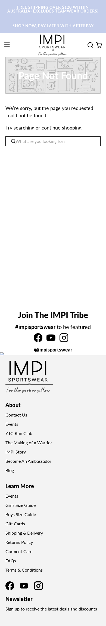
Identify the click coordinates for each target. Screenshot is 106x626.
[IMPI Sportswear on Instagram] (64, 340)
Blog (9, 470)
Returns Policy (19, 542)
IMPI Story (15, 451)
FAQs (10, 560)
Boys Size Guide (20, 514)
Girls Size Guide (20, 505)
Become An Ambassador (28, 461)
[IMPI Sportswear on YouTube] (50, 340)
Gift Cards (15, 523)
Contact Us (16, 414)
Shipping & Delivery (24, 532)
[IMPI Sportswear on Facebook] (38, 340)
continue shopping (61, 128)
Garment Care (18, 551)
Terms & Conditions (24, 569)
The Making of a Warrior (28, 442)
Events (11, 424)
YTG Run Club (18, 433)
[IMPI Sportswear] (53, 45)
